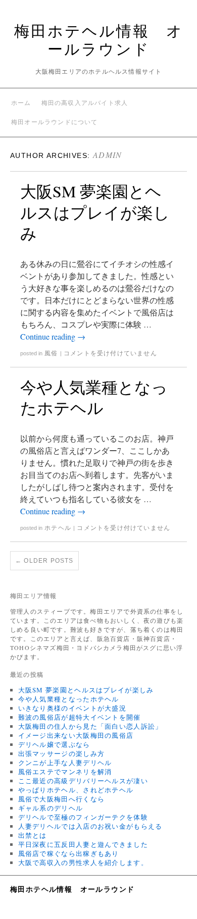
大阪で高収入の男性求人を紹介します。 (83, 862)
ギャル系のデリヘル (50, 808)
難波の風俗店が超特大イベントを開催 (79, 717)
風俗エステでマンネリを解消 (65, 771)
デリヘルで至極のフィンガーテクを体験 (83, 817)
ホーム (21, 102)
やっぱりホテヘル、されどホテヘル (76, 789)
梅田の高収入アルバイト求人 (84, 102)
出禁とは (32, 835)
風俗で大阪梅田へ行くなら (61, 798)
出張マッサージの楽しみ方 (61, 753)
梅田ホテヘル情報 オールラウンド (98, 39)
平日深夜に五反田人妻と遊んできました (83, 844)
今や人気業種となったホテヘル (94, 397)
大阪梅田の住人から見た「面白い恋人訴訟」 (90, 726)
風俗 (51, 353)
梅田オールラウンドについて (54, 122)
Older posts (44, 560)
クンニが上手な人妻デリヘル (65, 762)
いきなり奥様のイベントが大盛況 (72, 708)
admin (107, 154)
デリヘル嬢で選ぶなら (54, 744)
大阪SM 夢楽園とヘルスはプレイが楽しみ (95, 212)
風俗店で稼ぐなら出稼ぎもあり (68, 853)
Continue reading (52, 336)
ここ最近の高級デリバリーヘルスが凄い (83, 780)
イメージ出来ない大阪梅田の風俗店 (76, 735)
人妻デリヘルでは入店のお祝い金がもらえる (90, 826)
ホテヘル (57, 527)
